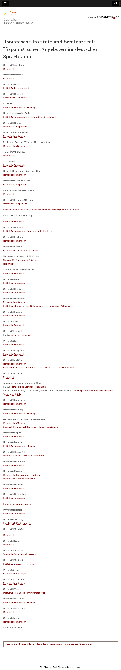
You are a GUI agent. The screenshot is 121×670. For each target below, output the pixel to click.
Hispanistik (21, 126)
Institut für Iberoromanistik (16, 88)
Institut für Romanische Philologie (19, 107)
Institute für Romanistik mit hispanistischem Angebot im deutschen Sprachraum (49, 644)
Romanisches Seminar (14, 136)
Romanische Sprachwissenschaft (19, 478)
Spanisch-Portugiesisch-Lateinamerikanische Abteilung (30, 427)
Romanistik (8, 69)
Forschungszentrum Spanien (17, 504)
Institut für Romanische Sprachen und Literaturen (27, 231)
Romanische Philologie (14, 573)
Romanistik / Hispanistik (15, 203)
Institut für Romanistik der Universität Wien (24, 593)
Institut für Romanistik (14, 165)
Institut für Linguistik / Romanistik (19, 564)
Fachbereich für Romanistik (17, 523)
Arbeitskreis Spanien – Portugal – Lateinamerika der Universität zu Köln (38, 367)
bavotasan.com (73, 667)
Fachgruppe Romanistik (15, 97)
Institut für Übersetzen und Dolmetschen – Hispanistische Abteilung (36, 306)
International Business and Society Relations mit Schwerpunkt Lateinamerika (41, 209)
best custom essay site (97, 28)
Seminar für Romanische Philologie (20, 260)
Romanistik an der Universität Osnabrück (23, 455)
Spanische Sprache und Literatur (19, 554)
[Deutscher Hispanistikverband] (19, 26)
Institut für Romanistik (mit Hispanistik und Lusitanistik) (30, 117)
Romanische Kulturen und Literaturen (21, 475)
